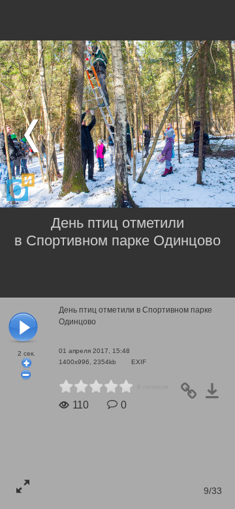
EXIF (138, 361)
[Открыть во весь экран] (23, 486)
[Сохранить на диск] (216, 395)
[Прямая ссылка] (192, 395)
